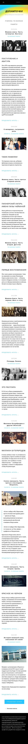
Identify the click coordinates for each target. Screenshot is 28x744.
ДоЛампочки (14, 11)
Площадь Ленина (14, 361)
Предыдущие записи (14, 701)
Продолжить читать (10, 121)
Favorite (7, 133)
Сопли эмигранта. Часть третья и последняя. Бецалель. (14, 483)
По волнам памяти (14, 36)
